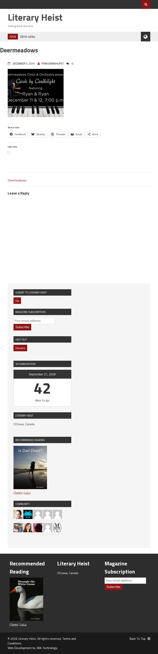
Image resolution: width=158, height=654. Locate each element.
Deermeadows (17, 180)
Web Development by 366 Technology (32, 648)
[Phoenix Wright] (28, 527)
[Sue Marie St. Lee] (57, 527)
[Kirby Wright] (37, 527)
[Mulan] (57, 514)
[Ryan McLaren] (47, 527)
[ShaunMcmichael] (18, 514)
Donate (20, 348)
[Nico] (47, 514)
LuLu (27, 492)
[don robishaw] (18, 527)
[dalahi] (28, 514)
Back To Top (137, 638)
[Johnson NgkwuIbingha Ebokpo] (37, 514)
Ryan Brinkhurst (53, 63)
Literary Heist (35, 17)
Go (17, 300)
